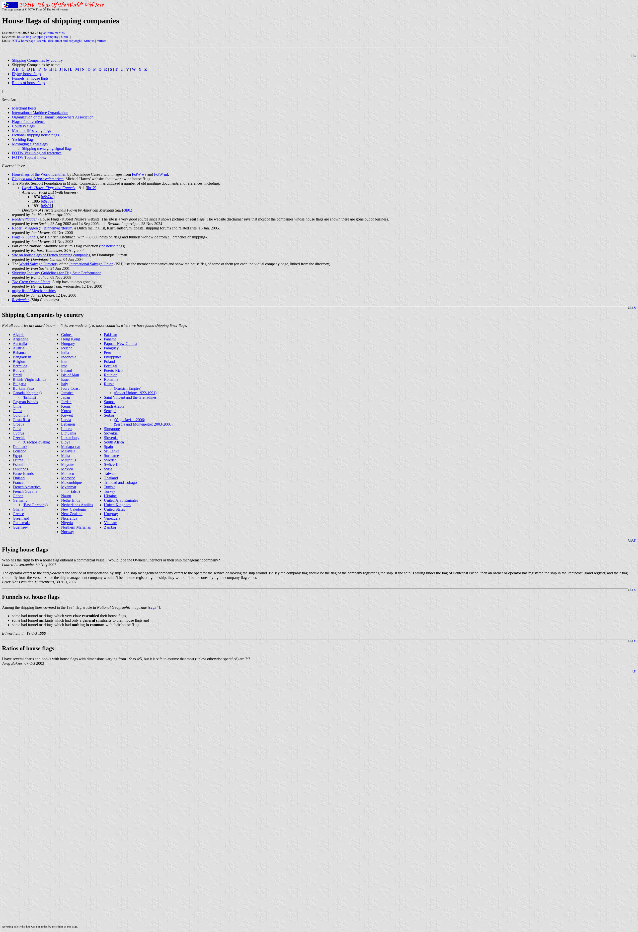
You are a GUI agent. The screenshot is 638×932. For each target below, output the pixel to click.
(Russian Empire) (127, 388)
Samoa (109, 402)
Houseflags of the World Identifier (38, 174)
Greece (18, 514)
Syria (108, 469)
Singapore (112, 429)
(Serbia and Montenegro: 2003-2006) (143, 424)
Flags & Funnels (25, 237)
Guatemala (21, 523)
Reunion (110, 375)
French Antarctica (27, 487)
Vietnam (110, 523)
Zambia (110, 527)
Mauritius (68, 460)
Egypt (17, 455)
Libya (65, 442)
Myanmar (68, 487)
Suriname (111, 455)
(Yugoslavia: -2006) (129, 420)
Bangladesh (22, 357)
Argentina (20, 339)
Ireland (66, 370)
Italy (64, 384)
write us (89, 41)
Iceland (67, 348)
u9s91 (47, 206)
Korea (66, 411)
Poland (109, 361)
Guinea (67, 334)
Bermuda (20, 366)
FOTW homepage (23, 41)
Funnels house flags (30, 78)
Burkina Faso (23, 388)
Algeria (18, 334)
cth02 (127, 210)
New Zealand (71, 514)
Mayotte (67, 464)
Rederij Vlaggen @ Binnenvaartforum (42, 228)
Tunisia (109, 487)
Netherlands (70, 500)
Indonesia (68, 357)
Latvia (66, 420)
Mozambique (71, 482)
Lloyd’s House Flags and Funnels (48, 188)
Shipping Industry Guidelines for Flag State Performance (56, 273)
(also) (75, 491)
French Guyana (25, 491)
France (18, 482)
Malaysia (68, 451)
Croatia (18, 424)
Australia (20, 343)
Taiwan (110, 473)
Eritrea (18, 460)
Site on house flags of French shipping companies (51, 255)
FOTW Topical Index (29, 157)
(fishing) (29, 397)
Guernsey (20, 527)
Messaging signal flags (30, 144)
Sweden (110, 460)
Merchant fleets (24, 108)
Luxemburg (70, 438)
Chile (17, 406)
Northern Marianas (76, 527)
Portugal (110, 366)
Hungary (68, 343)
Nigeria (67, 523)
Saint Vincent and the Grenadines (130, 397)
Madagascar (70, 446)
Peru (107, 352)
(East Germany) (35, 505)
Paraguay (111, 348)
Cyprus (18, 433)
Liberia (66, 429)
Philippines (112, 357)
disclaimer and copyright (65, 41)
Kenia (66, 406)
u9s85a (47, 201)
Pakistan (110, 334)
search (41, 41)
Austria (18, 348)
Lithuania (68, 433)
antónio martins (54, 33)
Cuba (17, 429)
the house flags (112, 246)
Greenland (21, 518)
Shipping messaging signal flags (47, 148)
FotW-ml (161, 174)
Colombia (20, 415)
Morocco (68, 478)
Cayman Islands (25, 402)
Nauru (66, 496)
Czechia (19, 438)
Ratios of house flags (28, 83)
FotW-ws (139, 174)
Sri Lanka (111, 451)
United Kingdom (117, 505)
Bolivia (18, 370)
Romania (111, 379)
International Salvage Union (91, 264)
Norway (67, 532)
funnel (65, 37)
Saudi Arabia (114, 406)
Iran (64, 361)
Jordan (66, 402)
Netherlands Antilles (77, 505)
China (17, 411)
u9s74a (47, 197)
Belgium (19, 361)
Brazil (17, 375)
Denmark (20, 446)
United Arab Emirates (121, 500)
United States (114, 509)
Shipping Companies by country (37, 60)
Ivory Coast (70, 388)
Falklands (20, 469)
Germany (20, 500)
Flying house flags (26, 74)
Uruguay (111, 514)
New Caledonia (73, 509)
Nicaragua (69, 518)
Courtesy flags (23, 126)
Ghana (18, 509)
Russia (109, 384)
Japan (65, 397)
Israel (65, 379)
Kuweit (67, 415)
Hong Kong (70, 339)
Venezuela (112, 518)
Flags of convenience (28, 121)
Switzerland (113, 464)
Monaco (67, 473)
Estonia (18, 464)
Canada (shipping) (27, 393)
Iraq (64, 366)
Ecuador (19, 451)
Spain (108, 446)
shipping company (46, 37)
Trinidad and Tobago (120, 482)
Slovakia (111, 433)
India (65, 352)
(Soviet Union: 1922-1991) (135, 393)
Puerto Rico (113, 370)
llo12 (91, 188)
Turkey (109, 491)
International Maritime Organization (40, 112)
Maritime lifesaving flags (31, 130)
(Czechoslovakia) (36, 442)
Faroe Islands (23, 473)
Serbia (109, 415)
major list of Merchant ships (34, 291)
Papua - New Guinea (120, 343)
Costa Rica (21, 420)
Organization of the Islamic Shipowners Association (52, 117)
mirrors (101, 41)
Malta (65, 455)
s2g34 (154, 607)
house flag (24, 37)
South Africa (114, 442)
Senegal (110, 411)
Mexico (67, 469)
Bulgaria (19, 384)
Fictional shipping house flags (35, 135)
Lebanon (68, 424)
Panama (110, 339)
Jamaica (67, 393)
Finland (19, 478)
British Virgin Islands (29, 379)
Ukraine (110, 496)
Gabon (18, 496)
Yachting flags (23, 139)
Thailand (111, 478)
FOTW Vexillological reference (37, 153)
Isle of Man (70, 375)
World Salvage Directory (38, 264)
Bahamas (20, 352)
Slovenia (111, 438)
